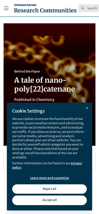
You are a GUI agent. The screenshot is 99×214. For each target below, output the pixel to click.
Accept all (49, 200)
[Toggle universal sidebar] (6, 8)
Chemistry (45, 99)
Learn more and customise (49, 178)
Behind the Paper (27, 71)
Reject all (49, 189)
